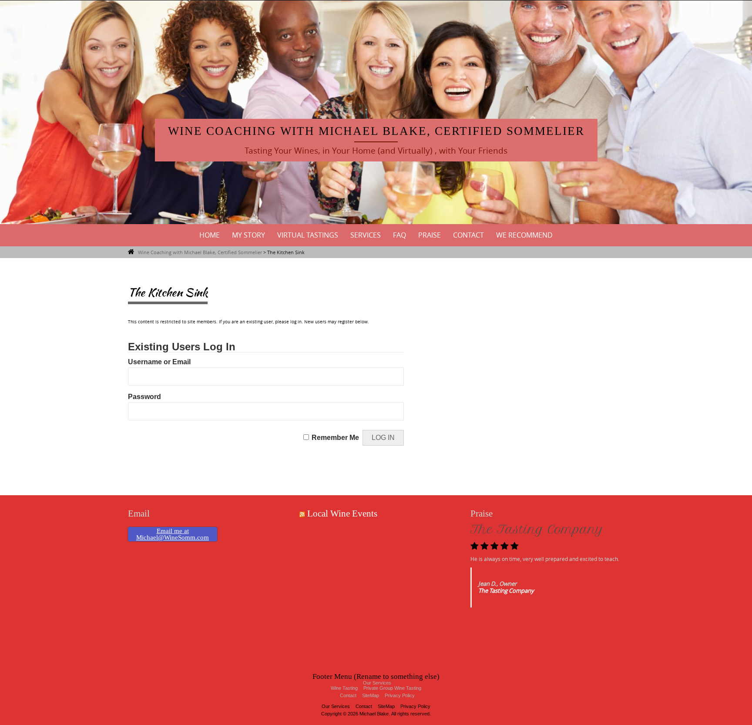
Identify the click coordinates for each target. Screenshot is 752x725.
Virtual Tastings (307, 235)
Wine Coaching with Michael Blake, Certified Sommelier (376, 131)
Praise (429, 235)
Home (209, 235)
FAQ (399, 235)
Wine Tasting (344, 688)
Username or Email (159, 362)
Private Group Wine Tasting (392, 688)
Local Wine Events (342, 513)
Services (365, 235)
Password (144, 396)
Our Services (336, 706)
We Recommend (524, 235)
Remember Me (335, 437)
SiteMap (370, 695)
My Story (248, 235)
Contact (468, 235)
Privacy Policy (400, 695)
